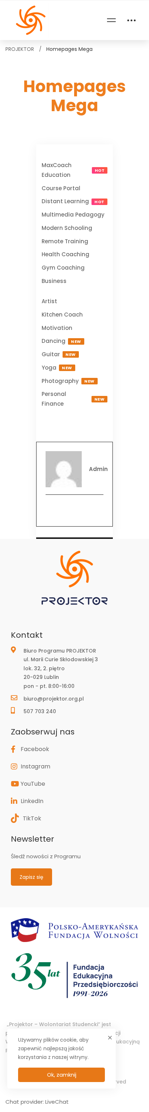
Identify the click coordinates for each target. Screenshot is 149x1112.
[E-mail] (74, 509)
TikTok (32, 818)
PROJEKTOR (19, 49)
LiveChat (57, 1102)
